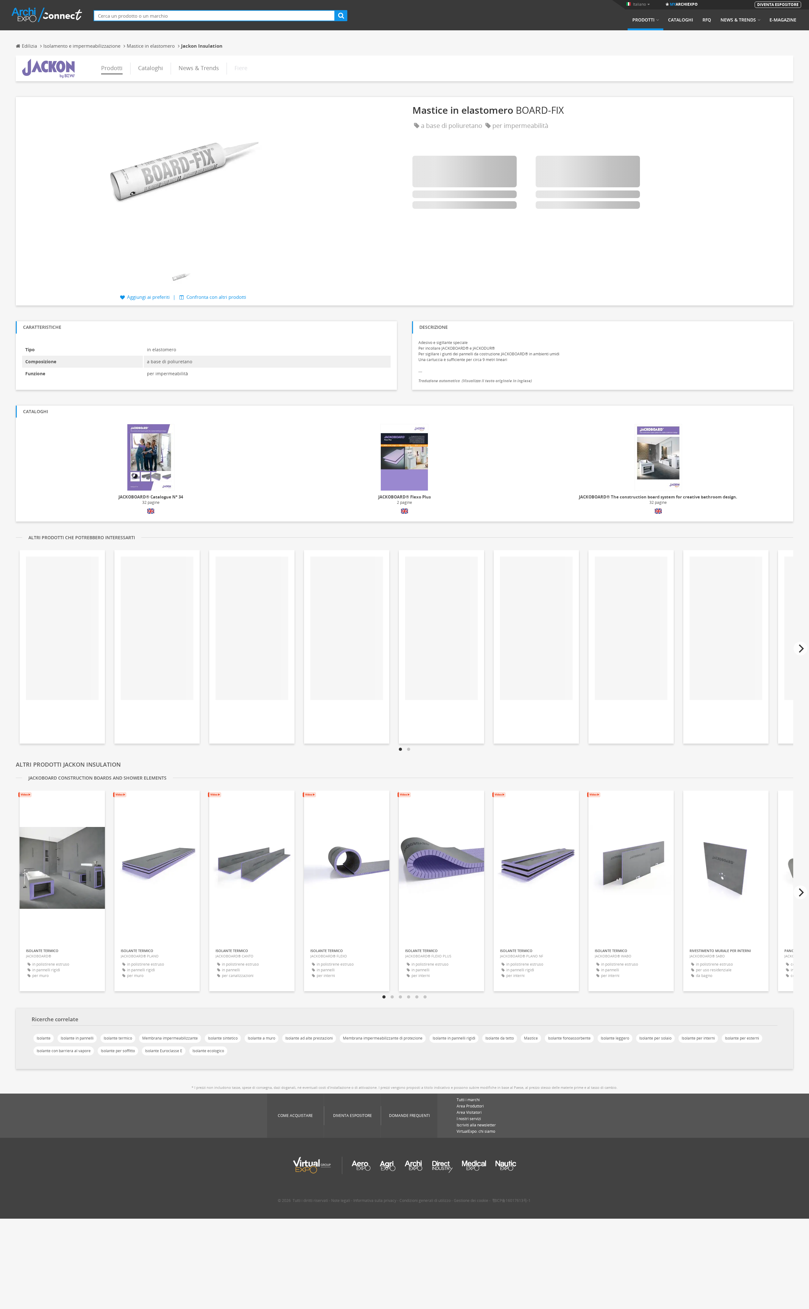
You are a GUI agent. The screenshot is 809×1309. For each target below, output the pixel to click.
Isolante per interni (698, 1038)
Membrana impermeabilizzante (170, 1038)
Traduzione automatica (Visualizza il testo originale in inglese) (475, 380)
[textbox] (214, 15)
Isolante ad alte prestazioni (309, 1038)
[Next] (800, 648)
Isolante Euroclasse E (163, 1050)
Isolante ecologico (208, 1050)
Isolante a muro (261, 1038)
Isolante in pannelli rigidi (454, 1038)
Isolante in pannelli (77, 1038)
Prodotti (643, 20)
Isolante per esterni (742, 1038)
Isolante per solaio (655, 1038)
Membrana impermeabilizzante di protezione (383, 1038)
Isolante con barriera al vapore (64, 1050)
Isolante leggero (615, 1038)
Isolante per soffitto (118, 1050)
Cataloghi (680, 20)
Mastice (531, 1038)
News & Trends (738, 20)
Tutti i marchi (468, 1099)
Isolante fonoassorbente (569, 1038)
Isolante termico (118, 1038)
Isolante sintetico (223, 1038)
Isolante (44, 1038)
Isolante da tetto (499, 1038)
